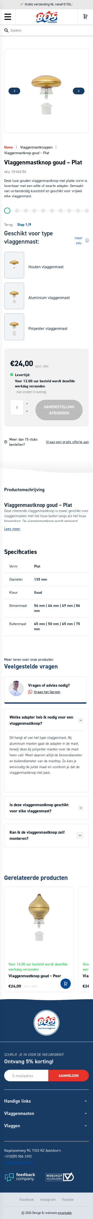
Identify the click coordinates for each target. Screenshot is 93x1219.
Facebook (27, 1199)
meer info (81, 240)
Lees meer (12, 528)
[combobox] (46, 30)
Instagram (48, 1199)
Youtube (68, 1199)
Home (8, 147)
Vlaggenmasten (19, 1113)
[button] (78, 91)
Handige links (17, 1101)
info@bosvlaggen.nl (19, 1162)
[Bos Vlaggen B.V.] (46, 17)
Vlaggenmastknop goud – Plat (26, 153)
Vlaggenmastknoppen (36, 147)
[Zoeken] (6, 30)
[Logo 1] (19, 1176)
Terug (8, 224)
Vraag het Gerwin (47, 692)
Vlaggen (12, 1126)
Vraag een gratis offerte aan (67, 442)
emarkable (65, 1213)
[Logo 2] (59, 1177)
